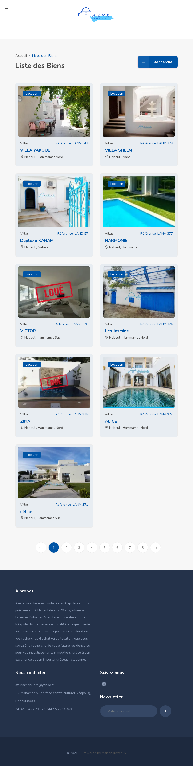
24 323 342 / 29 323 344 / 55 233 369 (43, 709)
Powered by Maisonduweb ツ (104, 753)
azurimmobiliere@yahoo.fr (34, 685)
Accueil (21, 55)
